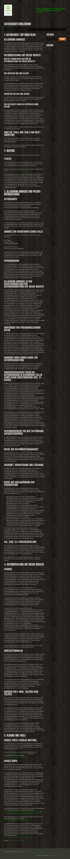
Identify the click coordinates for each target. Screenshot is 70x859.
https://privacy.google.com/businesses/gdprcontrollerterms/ (21, 812)
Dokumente (63, 9)
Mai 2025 (50, 49)
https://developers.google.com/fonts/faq (16, 754)
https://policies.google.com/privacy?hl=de (16, 757)
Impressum (40, 851)
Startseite (39, 9)
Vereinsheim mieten (48, 9)
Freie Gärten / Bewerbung (44, 10)
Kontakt (54, 10)
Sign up (17, 1)
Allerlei (39, 12)
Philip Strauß (53, 855)
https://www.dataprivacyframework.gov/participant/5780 (20, 837)
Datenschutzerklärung (10, 29)
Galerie (59, 10)
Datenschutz (41, 853)
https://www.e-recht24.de (16, 840)
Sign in (13, 1)
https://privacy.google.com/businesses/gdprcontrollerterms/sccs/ (23, 813)
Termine (56, 9)
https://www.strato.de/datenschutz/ (19, 171)
